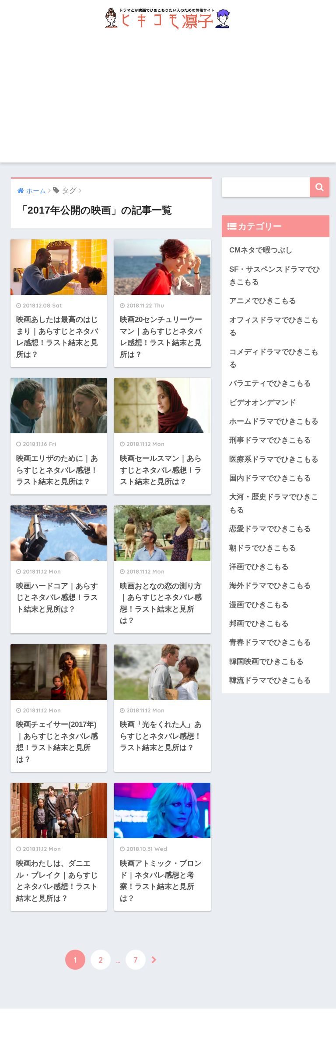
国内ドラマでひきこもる (270, 478)
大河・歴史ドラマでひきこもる (273, 503)
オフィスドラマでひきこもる (273, 326)
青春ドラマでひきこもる (270, 642)
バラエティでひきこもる (270, 383)
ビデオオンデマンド (262, 402)
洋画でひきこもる (259, 567)
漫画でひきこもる (259, 605)
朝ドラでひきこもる (262, 548)
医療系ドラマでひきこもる (273, 459)
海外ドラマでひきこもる (270, 585)
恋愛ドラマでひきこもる (270, 529)
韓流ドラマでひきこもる (270, 680)
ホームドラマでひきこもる (273, 421)
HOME (173, 1025)
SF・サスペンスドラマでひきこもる (274, 275)
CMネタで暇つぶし (261, 250)
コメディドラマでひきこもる (273, 358)
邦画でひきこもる (259, 623)
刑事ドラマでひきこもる (270, 440)
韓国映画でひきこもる (266, 661)
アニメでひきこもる (262, 301)
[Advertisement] (168, 101)
